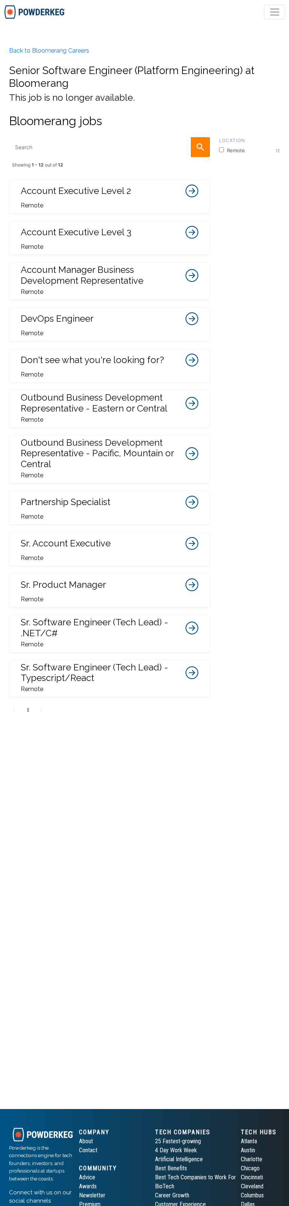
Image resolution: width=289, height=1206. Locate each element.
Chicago (250, 1168)
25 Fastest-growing (178, 1141)
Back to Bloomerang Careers (49, 50)
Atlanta (249, 1141)
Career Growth (172, 1195)
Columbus (252, 1195)
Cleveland (252, 1186)
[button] (109, 196)
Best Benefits (171, 1168)
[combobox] (109, 147)
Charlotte (251, 1159)
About (86, 1141)
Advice (87, 1177)
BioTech (164, 1186)
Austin (248, 1150)
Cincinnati (252, 1177)
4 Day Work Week (176, 1150)
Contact (88, 1150)
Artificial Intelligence (179, 1159)
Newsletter (92, 1195)
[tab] (35, 12)
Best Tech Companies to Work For (195, 1177)
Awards (88, 1186)
